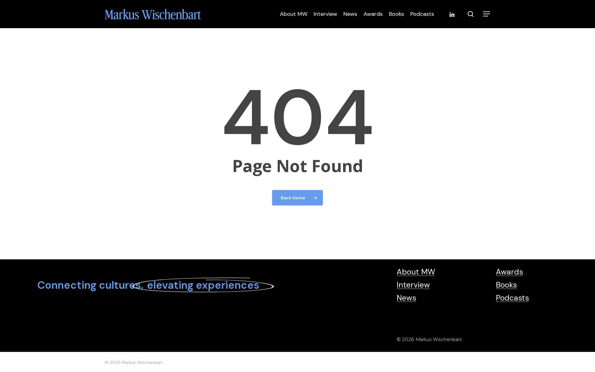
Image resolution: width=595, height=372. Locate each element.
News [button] (406, 298)
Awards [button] (509, 272)
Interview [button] (413, 285)
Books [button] (506, 285)
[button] (487, 14)
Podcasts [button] (512, 298)
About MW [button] (416, 272)
